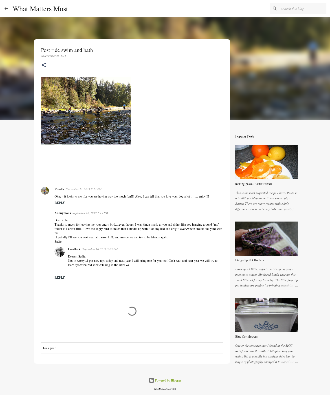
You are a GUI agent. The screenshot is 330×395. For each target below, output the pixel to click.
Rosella (59, 189)
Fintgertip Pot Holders (249, 260)
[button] (43, 65)
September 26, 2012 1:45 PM (90, 213)
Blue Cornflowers (246, 336)
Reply (60, 202)
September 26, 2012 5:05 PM (100, 249)
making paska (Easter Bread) (253, 184)
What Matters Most (40, 8)
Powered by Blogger (167, 380)
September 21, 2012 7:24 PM (83, 189)
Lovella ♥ (74, 249)
